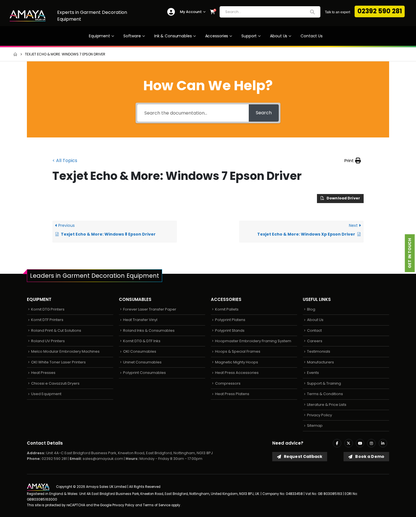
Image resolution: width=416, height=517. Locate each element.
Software (132, 36)
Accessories (216, 36)
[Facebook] (337, 443)
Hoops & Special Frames (237, 351)
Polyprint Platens (230, 319)
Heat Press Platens (232, 394)
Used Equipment (46, 394)
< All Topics (64, 160)
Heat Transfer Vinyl (140, 319)
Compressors (228, 383)
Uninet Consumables (142, 362)
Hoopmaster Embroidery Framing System (253, 341)
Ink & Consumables (173, 36)
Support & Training (324, 383)
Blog (311, 309)
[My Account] (171, 12)
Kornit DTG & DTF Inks (141, 341)
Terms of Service (156, 505)
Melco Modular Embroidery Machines (65, 351)
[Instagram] (371, 443)
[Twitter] (348, 443)
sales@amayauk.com (103, 458)
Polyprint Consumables (144, 372)
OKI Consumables (139, 351)
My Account (191, 11)
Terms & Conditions (325, 394)
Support (249, 36)
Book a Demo (369, 456)
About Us (278, 36)
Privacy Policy (319, 415)
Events (313, 372)
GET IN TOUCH (410, 253)
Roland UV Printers (48, 341)
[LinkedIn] (383, 443)
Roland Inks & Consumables (149, 330)
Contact (314, 330)
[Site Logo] (27, 15)
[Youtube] (360, 443)
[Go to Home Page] (15, 54)
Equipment (99, 36)
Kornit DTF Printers (47, 319)
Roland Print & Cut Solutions (56, 330)
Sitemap (315, 425)
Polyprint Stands (230, 330)
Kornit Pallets (227, 309)
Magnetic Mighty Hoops (236, 362)
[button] (352, 160)
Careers (314, 341)
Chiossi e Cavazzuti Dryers (55, 383)
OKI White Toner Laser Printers (58, 362)
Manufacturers (320, 362)
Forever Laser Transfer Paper (149, 309)
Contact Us (312, 36)
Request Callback (302, 456)
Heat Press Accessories (237, 372)
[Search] (312, 12)
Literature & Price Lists (326, 404)
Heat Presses (43, 372)
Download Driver (343, 198)
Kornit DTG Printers (48, 309)
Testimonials (318, 351)
